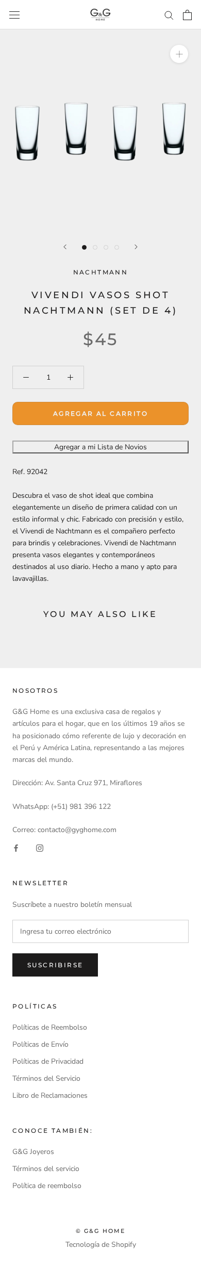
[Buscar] (169, 14)
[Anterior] (64, 247)
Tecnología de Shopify (100, 1244)
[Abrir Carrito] (187, 15)
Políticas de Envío (40, 1044)
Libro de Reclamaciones (50, 1095)
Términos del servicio (45, 1169)
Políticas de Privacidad (47, 1061)
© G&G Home (101, 1230)
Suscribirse (55, 965)
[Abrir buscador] (14, 15)
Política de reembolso (46, 1186)
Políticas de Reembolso (49, 1027)
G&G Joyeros (33, 1152)
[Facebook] (16, 847)
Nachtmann (100, 272)
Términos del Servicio (46, 1078)
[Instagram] (39, 847)
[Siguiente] (136, 247)
